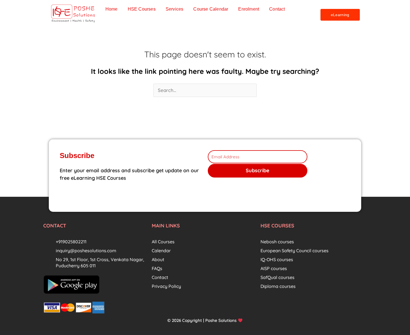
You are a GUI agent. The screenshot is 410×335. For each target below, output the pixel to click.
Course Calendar (210, 9)
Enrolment (248, 9)
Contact (277, 9)
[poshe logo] (73, 13)
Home (111, 9)
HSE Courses (142, 9)
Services (175, 9)
